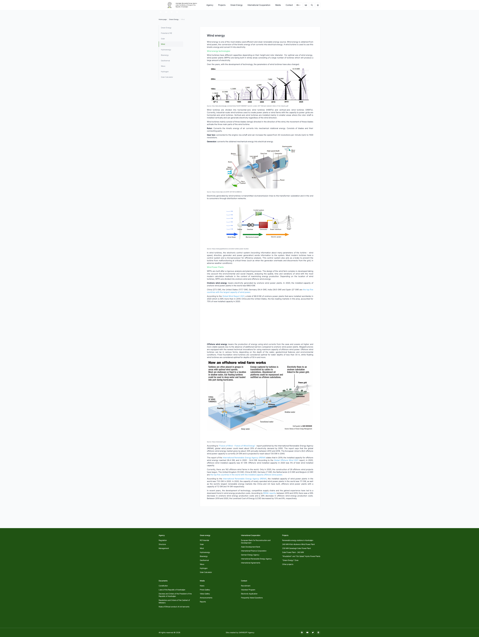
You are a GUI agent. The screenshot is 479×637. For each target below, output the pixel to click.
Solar (163, 39)
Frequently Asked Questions (252, 598)
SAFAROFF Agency (246, 632)
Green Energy (236, 5)
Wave (163, 66)
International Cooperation (259, 5)
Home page (163, 19)
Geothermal (165, 60)
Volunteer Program (248, 590)
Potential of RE (166, 33)
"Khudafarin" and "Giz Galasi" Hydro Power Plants (301, 556)
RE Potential (204, 540)
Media (278, 5)
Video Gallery (205, 594)
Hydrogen (165, 71)
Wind (163, 44)
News (202, 586)
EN (298, 5)
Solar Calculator (167, 77)
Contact (289, 5)
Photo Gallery (205, 590)
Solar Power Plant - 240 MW (293, 552)
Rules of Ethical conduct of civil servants (174, 607)
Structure (162, 544)
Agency (209, 5)
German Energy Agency (250, 555)
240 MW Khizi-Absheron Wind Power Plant (298, 544)
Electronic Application (249, 594)
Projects (221, 5)
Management (164, 548)
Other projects (287, 564)
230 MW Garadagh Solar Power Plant (296, 548)
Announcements (206, 598)
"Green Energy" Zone (290, 560)
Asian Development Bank (250, 547)
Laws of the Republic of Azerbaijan (172, 590)
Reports (203, 602)
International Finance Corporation (253, 551)
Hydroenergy (166, 50)
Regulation (163, 540)
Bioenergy (165, 55)
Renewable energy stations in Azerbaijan (297, 540)
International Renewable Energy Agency (256, 559)
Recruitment (245, 586)
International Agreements (250, 563)
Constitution (163, 586)
